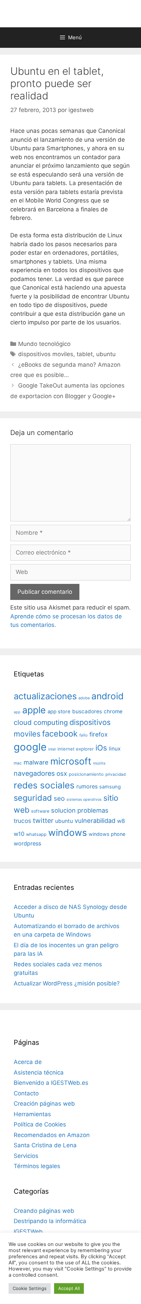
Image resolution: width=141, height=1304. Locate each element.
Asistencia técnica (39, 1072)
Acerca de (28, 1061)
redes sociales (44, 785)
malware (36, 762)
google (30, 747)
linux (114, 748)
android (107, 695)
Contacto (26, 1093)
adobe (84, 698)
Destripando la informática (50, 1221)
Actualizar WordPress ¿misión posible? (67, 983)
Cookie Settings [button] (30, 1288)
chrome (113, 711)
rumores (87, 786)
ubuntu (106, 354)
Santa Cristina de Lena (45, 1145)
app (17, 712)
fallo (83, 735)
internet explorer (75, 749)
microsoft (70, 761)
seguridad (33, 798)
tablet (85, 354)
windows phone (107, 834)
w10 (19, 833)
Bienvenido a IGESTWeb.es (51, 1082)
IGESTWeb (28, 1231)
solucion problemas (79, 810)
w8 (121, 820)
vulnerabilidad (95, 820)
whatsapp (36, 834)
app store (59, 712)
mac (18, 763)
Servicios (26, 1155)
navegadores (34, 773)
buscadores (87, 711)
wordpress (27, 843)
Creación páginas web (44, 1103)
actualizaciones (45, 696)
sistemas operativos (84, 799)
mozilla (99, 763)
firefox (98, 734)
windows (67, 832)
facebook (60, 734)
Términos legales (37, 1166)
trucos (22, 820)
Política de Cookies (40, 1124)
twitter (43, 820)
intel (52, 749)
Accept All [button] (69, 1288)
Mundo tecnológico (44, 343)
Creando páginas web (44, 1210)
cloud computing (41, 722)
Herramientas (32, 1114)
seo (59, 798)
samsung (110, 787)
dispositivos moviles (45, 354)
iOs (101, 747)
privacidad (115, 774)
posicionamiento (86, 774)
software (40, 811)
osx (61, 773)
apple (34, 709)
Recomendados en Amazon (52, 1135)
